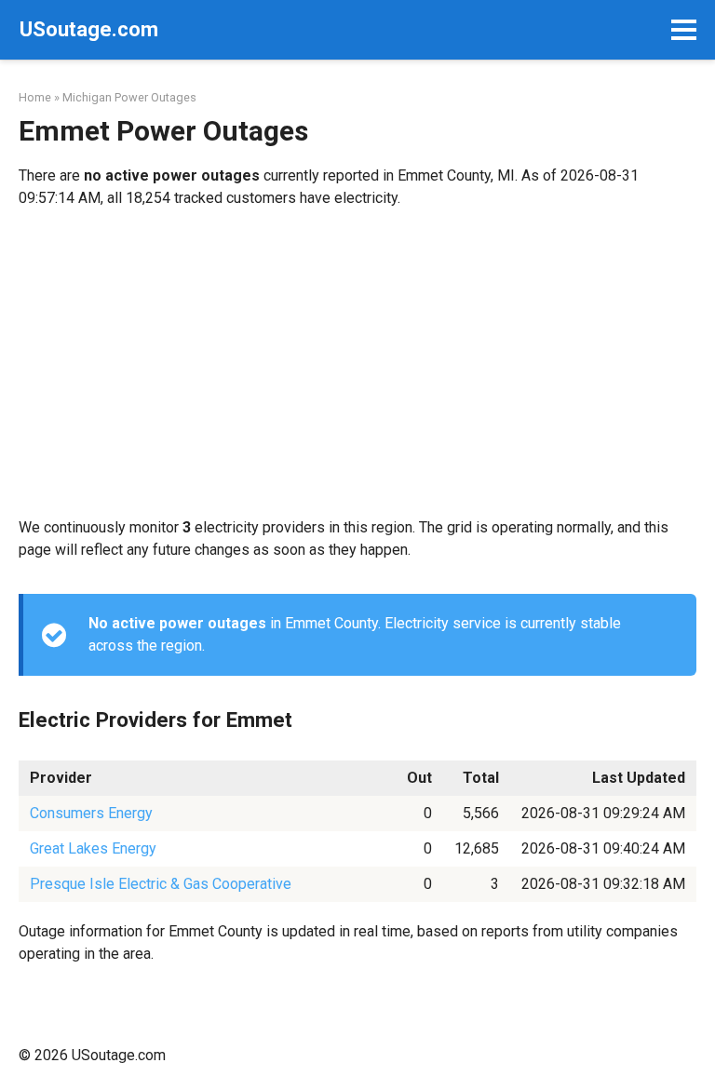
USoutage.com (89, 29)
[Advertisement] (357, 363)
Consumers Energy (91, 813)
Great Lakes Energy (93, 848)
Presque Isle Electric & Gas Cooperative (160, 884)
